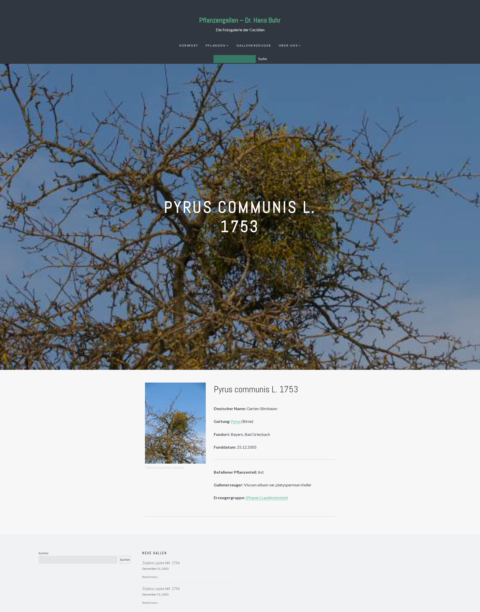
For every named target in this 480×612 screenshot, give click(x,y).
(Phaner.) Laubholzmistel (267, 497)
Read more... (150, 577)
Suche (262, 59)
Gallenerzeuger (253, 45)
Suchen (43, 553)
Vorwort (188, 45)
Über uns (288, 45)
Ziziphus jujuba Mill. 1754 (161, 562)
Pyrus (236, 421)
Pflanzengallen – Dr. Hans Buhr (240, 20)
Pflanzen (216, 45)
